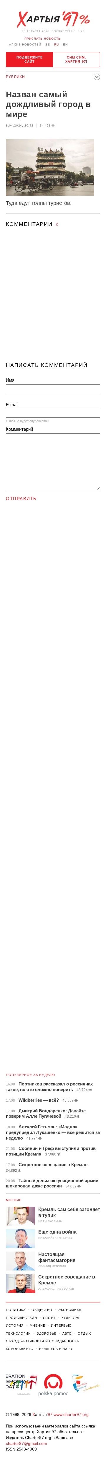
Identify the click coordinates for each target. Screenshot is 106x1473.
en (65, 44)
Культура (70, 1318)
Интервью (61, 1325)
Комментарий (19, 429)
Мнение (14, 1200)
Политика (16, 1310)
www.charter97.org (71, 1414)
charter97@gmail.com (26, 1443)
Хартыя (53, 19)
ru (56, 44)
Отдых (84, 1333)
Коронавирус (19, 1349)
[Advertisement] (53, 300)
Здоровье (47, 1333)
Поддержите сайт (29, 59)
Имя (10, 380)
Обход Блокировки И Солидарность (42, 1341)
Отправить (21, 498)
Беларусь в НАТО (55, 1349)
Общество (42, 1310)
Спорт (49, 1318)
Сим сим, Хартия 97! (76, 59)
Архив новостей (25, 44)
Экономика (69, 1310)
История (15, 1325)
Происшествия (21, 1318)
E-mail (12, 404)
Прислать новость (42, 38)
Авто (67, 1333)
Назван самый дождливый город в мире (48, 104)
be (47, 44)
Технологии (18, 1333)
